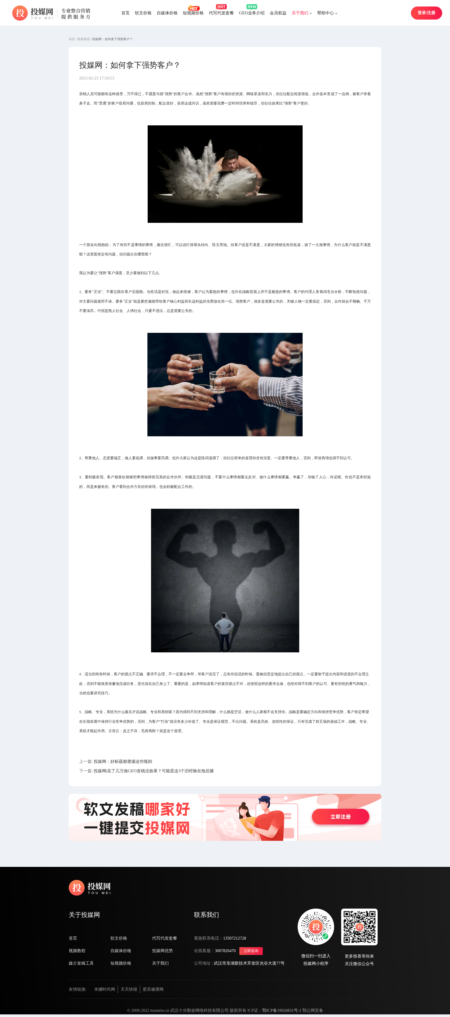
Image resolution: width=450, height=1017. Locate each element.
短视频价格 (193, 13)
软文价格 (143, 13)
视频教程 (77, 950)
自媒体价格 (167, 13)
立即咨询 (251, 951)
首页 (125, 13)
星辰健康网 (153, 989)
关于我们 (300, 13)
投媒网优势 (162, 950)
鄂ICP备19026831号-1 (282, 1010)
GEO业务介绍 (252, 13)
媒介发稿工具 (81, 963)
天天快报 (129, 989)
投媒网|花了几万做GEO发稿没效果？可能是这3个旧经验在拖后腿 (154, 771)
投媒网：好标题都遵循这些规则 (123, 761)
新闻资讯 (83, 39)
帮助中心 (325, 13)
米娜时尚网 (104, 989)
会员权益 (278, 13)
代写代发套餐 (221, 13)
